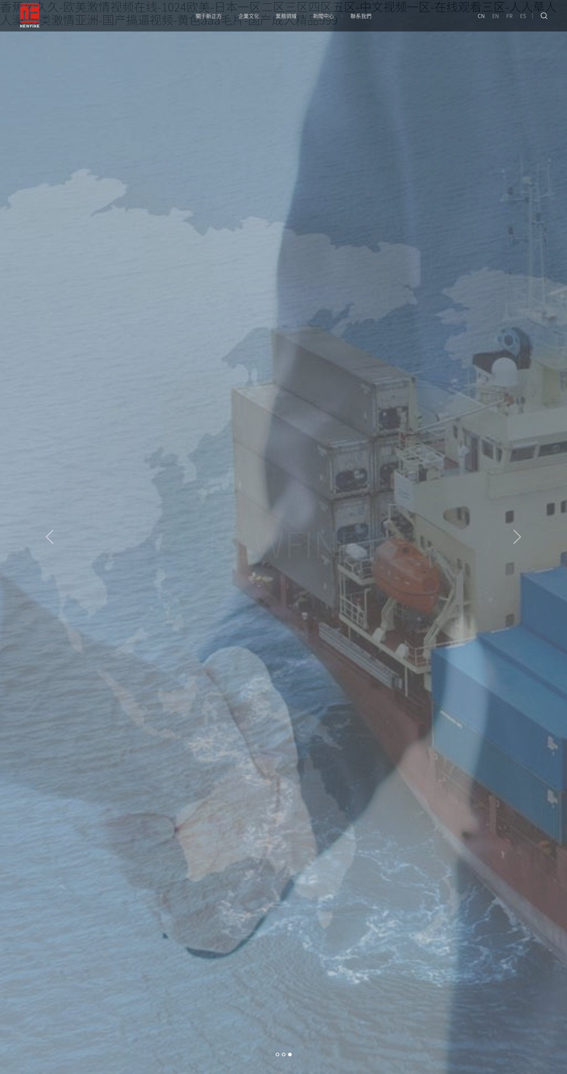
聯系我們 (360, 16)
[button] (277, 1054)
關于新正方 (209, 16)
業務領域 (286, 16)
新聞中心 (323, 16)
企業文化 (248, 16)
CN (481, 16)
